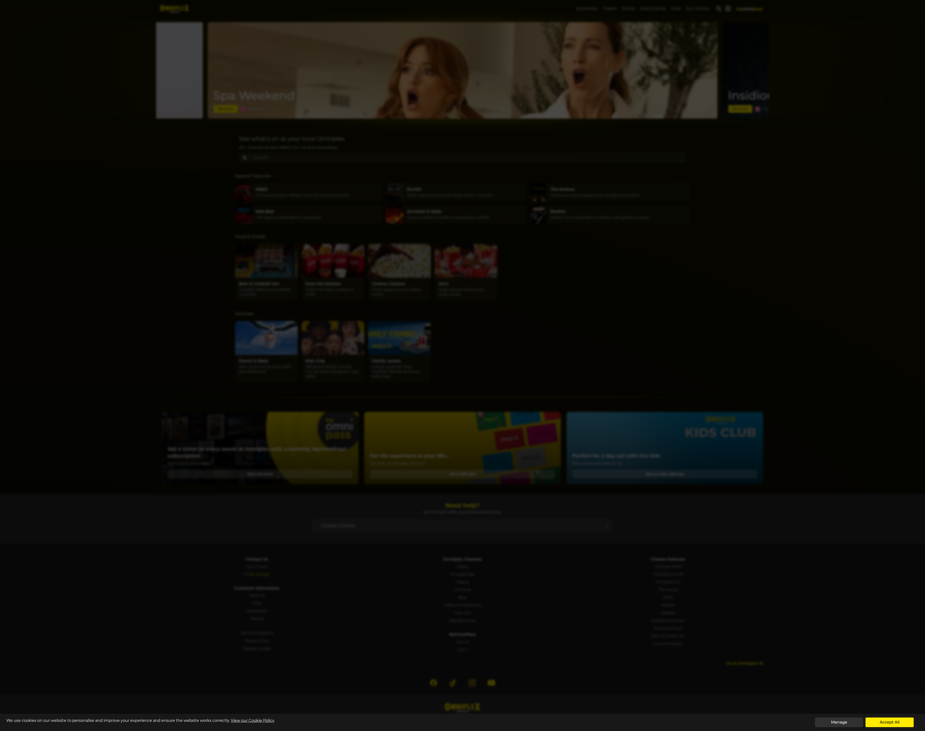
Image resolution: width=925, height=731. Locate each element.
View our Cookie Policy (252, 720)
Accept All (889, 722)
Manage (839, 722)
